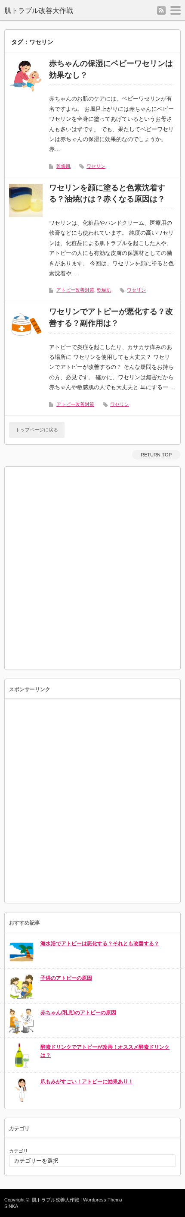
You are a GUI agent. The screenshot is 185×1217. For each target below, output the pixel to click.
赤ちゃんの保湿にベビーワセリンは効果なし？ (111, 69)
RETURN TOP (156, 454)
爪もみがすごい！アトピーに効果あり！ (86, 1082)
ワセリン (95, 166)
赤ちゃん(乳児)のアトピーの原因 (78, 1012)
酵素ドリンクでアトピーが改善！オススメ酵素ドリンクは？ (105, 1051)
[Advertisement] (92, 568)
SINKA (11, 1206)
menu (175, 10)
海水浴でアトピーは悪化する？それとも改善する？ (99, 943)
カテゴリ (18, 1151)
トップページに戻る (36, 429)
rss (161, 10)
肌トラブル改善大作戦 (55, 1199)
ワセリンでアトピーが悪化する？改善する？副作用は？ (111, 317)
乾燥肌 (63, 166)
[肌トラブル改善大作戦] (50, 10)
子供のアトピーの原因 (66, 978)
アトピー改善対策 (75, 289)
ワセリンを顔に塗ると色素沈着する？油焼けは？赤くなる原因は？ (107, 193)
